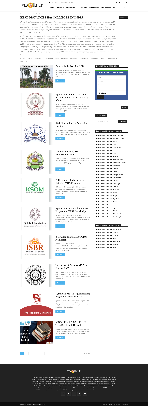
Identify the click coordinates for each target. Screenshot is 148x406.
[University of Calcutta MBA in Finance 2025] (36, 275)
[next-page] (43, 353)
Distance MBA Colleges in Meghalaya (108, 184)
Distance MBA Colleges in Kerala (106, 172)
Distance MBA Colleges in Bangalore (107, 232)
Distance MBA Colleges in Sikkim (106, 202)
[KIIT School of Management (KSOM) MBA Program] (36, 190)
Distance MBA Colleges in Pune (106, 247)
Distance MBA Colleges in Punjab (106, 196)
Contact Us (125, 404)
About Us (104, 404)
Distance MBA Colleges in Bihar (106, 144)
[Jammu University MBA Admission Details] (36, 162)
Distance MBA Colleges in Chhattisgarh (108, 147)
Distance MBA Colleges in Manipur (107, 181)
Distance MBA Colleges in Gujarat (106, 153)
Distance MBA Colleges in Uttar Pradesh (109, 211)
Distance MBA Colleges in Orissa (106, 193)
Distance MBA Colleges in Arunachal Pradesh (110, 138)
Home (52, 8)
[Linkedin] (116, 2)
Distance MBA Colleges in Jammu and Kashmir (111, 162)
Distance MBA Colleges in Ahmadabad (108, 229)
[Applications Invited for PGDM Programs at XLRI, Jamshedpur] (36, 218)
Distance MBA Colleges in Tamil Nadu (108, 205)
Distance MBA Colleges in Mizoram (107, 187)
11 (38, 353)
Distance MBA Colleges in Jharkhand (108, 165)
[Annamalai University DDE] (36, 76)
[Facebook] (112, 2)
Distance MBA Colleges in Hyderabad (108, 241)
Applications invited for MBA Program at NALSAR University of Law (72, 97)
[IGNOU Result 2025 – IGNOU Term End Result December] (36, 332)
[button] (125, 8)
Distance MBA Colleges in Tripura (106, 208)
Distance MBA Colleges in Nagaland (107, 190)
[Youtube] (126, 2)
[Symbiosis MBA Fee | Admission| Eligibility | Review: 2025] (36, 304)
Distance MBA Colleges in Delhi (106, 238)
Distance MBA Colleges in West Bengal (108, 217)
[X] (122, 2)
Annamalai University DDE (69, 66)
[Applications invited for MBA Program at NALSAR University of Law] (36, 105)
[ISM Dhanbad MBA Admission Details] (36, 133)
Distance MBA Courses (66, 8)
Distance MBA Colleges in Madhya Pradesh (110, 175)
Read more (60, 81)
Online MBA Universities (89, 8)
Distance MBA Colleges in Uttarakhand (108, 214)
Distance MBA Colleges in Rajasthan (107, 199)
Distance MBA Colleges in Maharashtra (108, 178)
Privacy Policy (117, 404)
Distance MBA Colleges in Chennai (107, 235)
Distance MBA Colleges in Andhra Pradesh (109, 135)
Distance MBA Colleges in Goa (105, 150)
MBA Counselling (108, 8)
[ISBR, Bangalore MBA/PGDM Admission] (36, 247)
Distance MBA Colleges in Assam (106, 141)
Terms (110, 404)
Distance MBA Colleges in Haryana (107, 156)
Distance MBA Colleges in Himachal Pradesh (110, 159)
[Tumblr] (119, 2)
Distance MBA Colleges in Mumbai (107, 244)
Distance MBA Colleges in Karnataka (107, 168)
